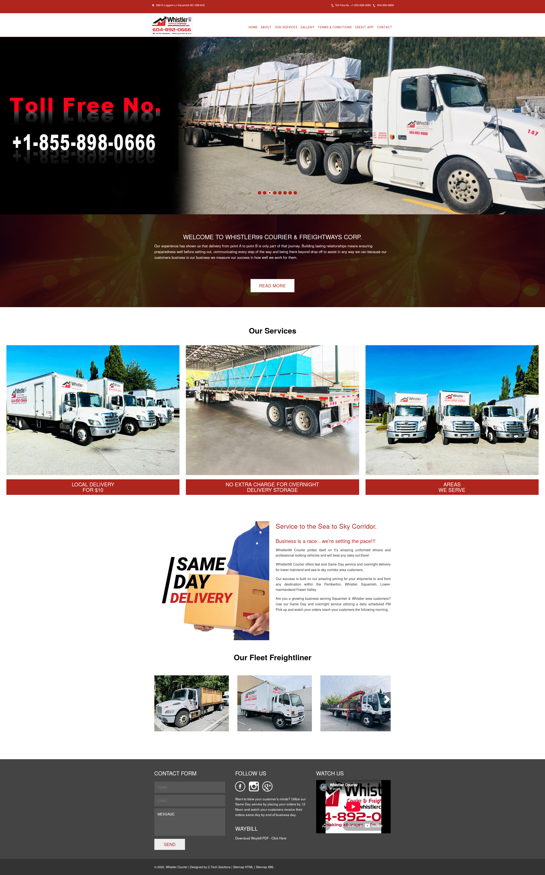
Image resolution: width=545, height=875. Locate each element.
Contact (384, 27)
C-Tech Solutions (219, 867)
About (266, 27)
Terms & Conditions (334, 27)
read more (272, 285)
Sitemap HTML (243, 867)
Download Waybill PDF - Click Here (261, 838)
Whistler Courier (177, 867)
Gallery (307, 27)
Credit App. (364, 27)
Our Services (286, 27)
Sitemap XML (265, 867)
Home (253, 27)
